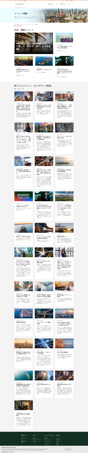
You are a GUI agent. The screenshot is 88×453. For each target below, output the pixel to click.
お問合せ (34, 441)
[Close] (86, 449)
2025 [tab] (19, 88)
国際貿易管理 (23, 441)
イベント (46, 444)
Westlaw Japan (23, 438)
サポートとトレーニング (37, 439)
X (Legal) (57, 441)
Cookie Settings (68, 449)
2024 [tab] (23, 88)
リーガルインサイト (48, 441)
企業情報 (46, 438)
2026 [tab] (15, 88)
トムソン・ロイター (17, 7)
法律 (22, 439)
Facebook (57, 438)
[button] (51, 4)
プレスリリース (47, 439)
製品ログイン (35, 438)
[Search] (73, 4)
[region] (44, 449)
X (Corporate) (58, 439)
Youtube (57, 444)
